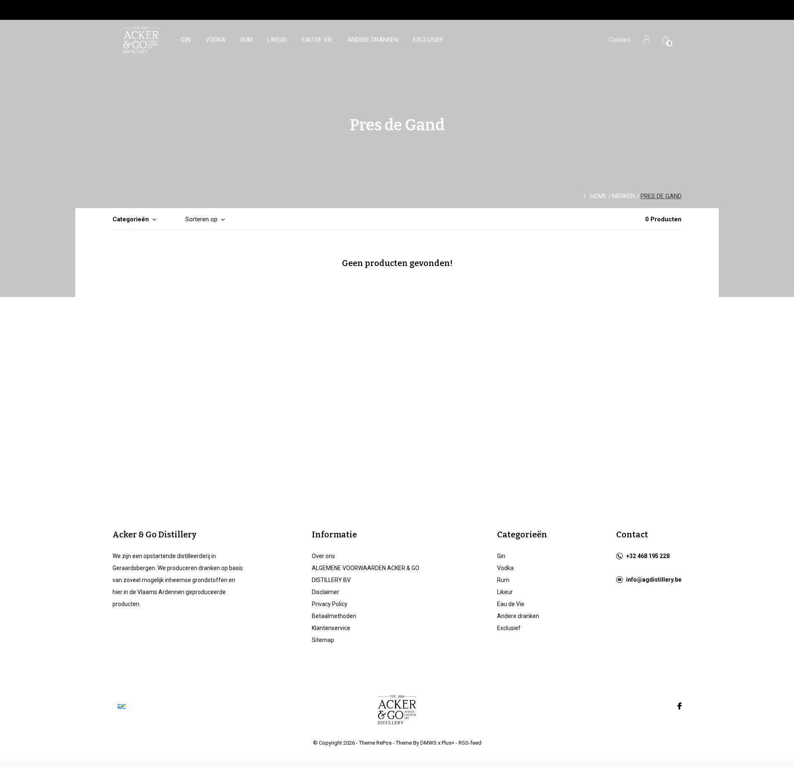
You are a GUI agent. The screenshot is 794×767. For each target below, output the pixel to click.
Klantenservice (331, 628)
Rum (246, 39)
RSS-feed (470, 743)
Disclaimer (325, 592)
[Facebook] (679, 706)
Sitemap (323, 640)
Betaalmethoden (334, 616)
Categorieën (130, 219)
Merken (623, 196)
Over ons (323, 556)
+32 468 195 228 (648, 556)
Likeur (277, 39)
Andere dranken (372, 39)
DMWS (428, 743)
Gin (186, 39)
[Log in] (646, 40)
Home (598, 196)
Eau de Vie (317, 39)
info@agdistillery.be (654, 579)
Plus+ (448, 743)
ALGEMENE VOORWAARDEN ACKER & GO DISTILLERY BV (365, 574)
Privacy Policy (329, 604)
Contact (620, 39)
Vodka (215, 39)
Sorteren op (201, 219)
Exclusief (428, 39)
